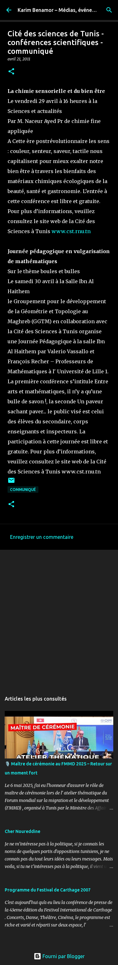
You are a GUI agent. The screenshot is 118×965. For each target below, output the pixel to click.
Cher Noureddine (22, 831)
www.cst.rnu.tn (71, 231)
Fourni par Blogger (63, 956)
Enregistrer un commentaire (41, 537)
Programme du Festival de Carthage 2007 (48, 889)
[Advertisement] (59, 618)
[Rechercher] (109, 10)
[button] (11, 72)
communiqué (23, 490)
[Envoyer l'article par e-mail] (11, 483)
